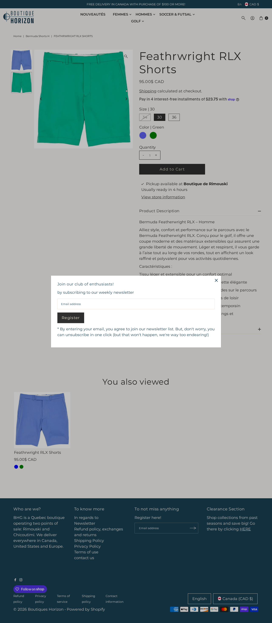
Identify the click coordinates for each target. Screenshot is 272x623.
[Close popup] (216, 280)
